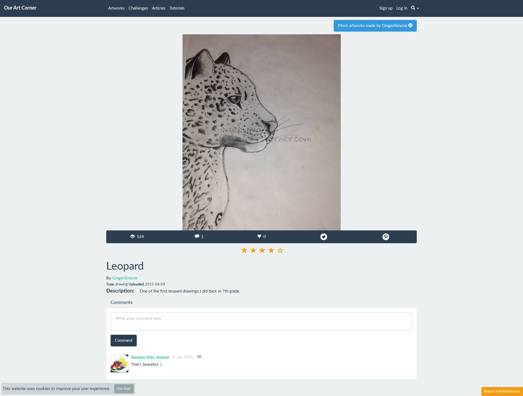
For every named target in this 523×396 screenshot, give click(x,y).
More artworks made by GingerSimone (373, 26)
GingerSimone (125, 278)
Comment (123, 341)
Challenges (138, 8)
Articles (159, 8)
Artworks (116, 8)
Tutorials (177, 8)
